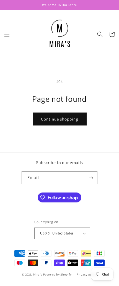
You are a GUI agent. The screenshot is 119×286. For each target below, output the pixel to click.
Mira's (37, 274)
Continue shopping (59, 119)
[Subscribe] (91, 177)
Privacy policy (87, 274)
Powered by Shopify (57, 274)
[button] (7, 34)
